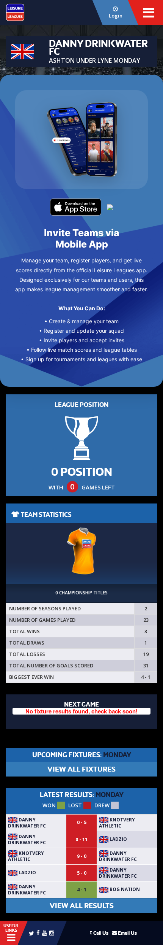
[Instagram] (51, 932)
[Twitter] (31, 932)
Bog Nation (124, 889)
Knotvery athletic (117, 822)
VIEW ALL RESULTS (82, 906)
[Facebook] (38, 932)
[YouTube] (44, 932)
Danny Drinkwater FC (27, 822)
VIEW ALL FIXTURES (81, 769)
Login (115, 15)
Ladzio (117, 839)
